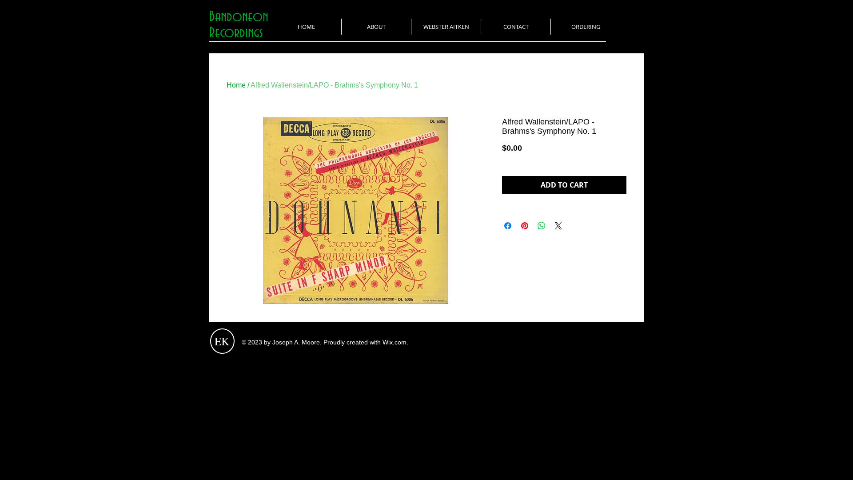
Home (236, 85)
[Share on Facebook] (507, 225)
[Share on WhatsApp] (541, 225)
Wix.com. (395, 342)
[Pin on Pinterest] (524, 225)
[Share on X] (558, 225)
